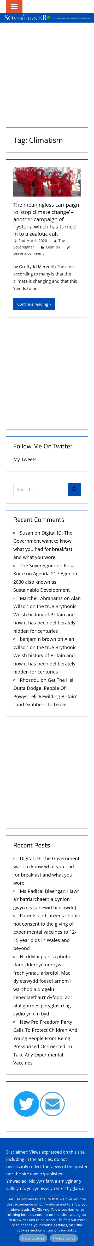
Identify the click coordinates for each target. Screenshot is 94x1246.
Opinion (53, 247)
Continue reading (32, 304)
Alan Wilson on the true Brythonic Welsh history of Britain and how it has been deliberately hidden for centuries (47, 614)
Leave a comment (28, 253)
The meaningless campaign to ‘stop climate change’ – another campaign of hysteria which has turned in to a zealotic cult (46, 219)
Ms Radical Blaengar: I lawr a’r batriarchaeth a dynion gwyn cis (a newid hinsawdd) (46, 899)
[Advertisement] (47, 72)
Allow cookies (33, 1238)
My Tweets (25, 459)
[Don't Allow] (87, 1219)
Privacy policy (63, 1238)
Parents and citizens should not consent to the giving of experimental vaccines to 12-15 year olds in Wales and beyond (46, 931)
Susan (26, 533)
